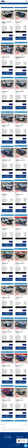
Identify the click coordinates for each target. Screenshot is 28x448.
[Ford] (3, 1)
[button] (13, 14)
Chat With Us (20, 37)
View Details (7, 39)
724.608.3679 (24, 42)
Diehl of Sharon (17, 42)
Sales (7, 3)
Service (21, 3)
